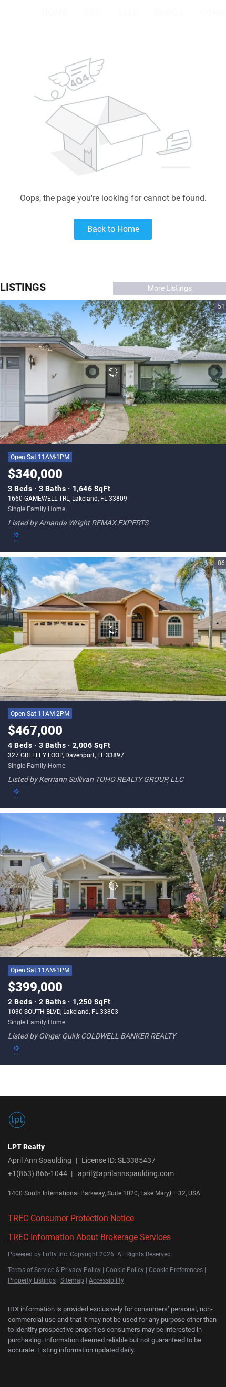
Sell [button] (128, 13)
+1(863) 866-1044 (37, 1173)
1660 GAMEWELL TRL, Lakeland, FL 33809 (67, 498)
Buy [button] (92, 13)
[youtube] (97, 1366)
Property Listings (32, 1280)
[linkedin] (34, 1366)
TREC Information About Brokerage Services (89, 1237)
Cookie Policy (125, 1270)
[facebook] (13, 1366)
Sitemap (72, 1280)
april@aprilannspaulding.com (126, 1173)
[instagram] (76, 1366)
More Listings (170, 288)
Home (55, 13)
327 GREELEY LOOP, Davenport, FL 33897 (66, 755)
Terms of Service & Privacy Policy (54, 1270)
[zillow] (55, 1366)
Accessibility (106, 1280)
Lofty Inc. (55, 1254)
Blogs (169, 13)
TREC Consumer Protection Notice (71, 1218)
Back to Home (113, 229)
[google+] (118, 1366)
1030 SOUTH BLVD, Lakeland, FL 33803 (63, 1011)
